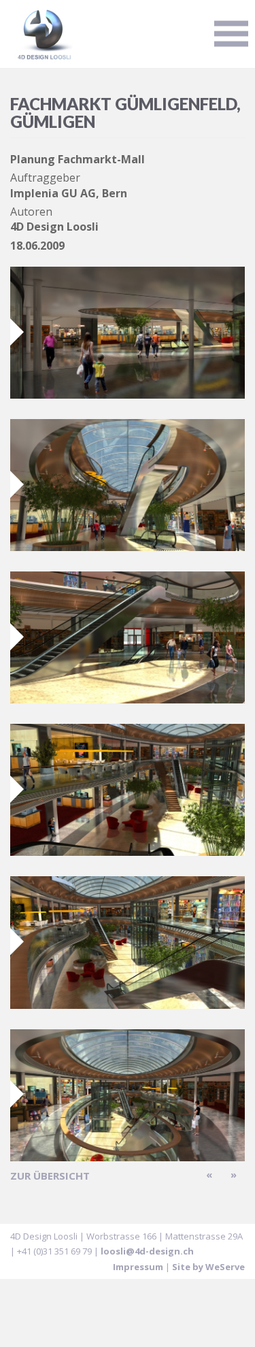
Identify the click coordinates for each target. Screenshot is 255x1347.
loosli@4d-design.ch (147, 1251)
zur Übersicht (50, 1175)
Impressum (138, 1267)
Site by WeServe (208, 1267)
